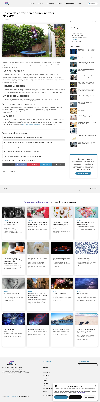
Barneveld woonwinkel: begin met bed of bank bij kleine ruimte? (86, 143)
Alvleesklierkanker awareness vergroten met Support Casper (85, 116)
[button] (95, 386)
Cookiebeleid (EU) (47, 383)
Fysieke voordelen (76, 31)
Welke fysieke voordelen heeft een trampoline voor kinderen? (34, 137)
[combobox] (93, 3)
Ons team (40, 3)
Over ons (32, 3)
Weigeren (75, 397)
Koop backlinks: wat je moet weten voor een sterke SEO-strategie (50, 390)
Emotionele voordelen (77, 35)
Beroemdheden (47, 372)
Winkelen (6, 19)
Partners (59, 3)
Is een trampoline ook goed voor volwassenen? (34, 147)
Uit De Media (50, 3)
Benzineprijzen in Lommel (36, 329)
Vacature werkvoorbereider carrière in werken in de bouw (87, 123)
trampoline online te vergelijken (31, 124)
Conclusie (74, 39)
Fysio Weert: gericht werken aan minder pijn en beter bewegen (85, 56)
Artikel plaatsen (69, 3)
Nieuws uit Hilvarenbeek (11, 293)
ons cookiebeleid (81, 392)
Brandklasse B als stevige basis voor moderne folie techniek (86, 63)
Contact (79, 3)
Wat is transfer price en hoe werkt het (87, 135)
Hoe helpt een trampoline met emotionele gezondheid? (34, 151)
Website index (46, 385)
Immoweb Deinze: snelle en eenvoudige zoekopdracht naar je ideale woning (37, 295)
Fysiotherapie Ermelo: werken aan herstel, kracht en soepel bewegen (86, 83)
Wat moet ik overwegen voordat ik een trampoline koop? (34, 156)
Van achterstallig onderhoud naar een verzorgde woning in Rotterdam (86, 76)
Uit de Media (46, 375)
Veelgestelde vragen (77, 41)
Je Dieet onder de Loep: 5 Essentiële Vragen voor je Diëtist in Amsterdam (60, 224)
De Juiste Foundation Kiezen (61, 329)
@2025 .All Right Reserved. (15, 396)
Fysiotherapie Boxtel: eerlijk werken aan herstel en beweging (86, 96)
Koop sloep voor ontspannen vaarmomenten (85, 103)
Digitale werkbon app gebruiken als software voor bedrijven (86, 129)
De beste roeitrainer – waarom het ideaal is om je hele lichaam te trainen (86, 331)
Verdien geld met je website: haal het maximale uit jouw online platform (51, 395)
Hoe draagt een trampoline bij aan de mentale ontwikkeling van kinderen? (34, 142)
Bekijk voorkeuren (89, 397)
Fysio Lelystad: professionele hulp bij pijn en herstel (87, 70)
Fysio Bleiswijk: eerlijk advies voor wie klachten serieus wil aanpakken (86, 90)
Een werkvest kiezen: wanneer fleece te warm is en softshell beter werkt (87, 50)
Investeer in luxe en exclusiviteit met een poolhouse (87, 109)
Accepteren (61, 397)
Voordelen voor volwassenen (79, 37)
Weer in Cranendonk (83, 293)
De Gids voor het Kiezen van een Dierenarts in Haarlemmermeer (12, 224)
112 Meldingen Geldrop (59, 293)
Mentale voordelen (77, 33)
